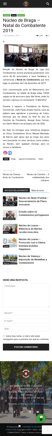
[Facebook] (10, 153)
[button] (5, 4)
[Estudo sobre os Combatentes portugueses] (10, 215)
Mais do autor (37, 190)
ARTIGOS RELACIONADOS (16, 190)
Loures (6, 232)
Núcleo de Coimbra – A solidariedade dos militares (38, 177)
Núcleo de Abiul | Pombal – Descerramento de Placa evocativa (33, 201)
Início (5, 10)
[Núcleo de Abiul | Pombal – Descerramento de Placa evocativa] (10, 201)
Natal (41, 159)
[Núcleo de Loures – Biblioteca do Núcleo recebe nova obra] (10, 229)
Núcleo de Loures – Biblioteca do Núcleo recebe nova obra (30, 228)
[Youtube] (38, 412)
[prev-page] (4, 270)
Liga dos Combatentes (27, 159)
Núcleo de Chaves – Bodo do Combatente (13, 176)
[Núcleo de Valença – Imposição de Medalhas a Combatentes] (10, 259)
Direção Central (9, 219)
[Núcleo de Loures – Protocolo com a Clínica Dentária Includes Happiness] (10, 243)
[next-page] (9, 270)
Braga (21, 10)
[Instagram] (5, 153)
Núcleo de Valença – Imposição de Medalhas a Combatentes (33, 259)
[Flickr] (22, 412)
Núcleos (13, 10)
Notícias (21, 15)
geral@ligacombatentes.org (31, 403)
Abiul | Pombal (9, 205)
